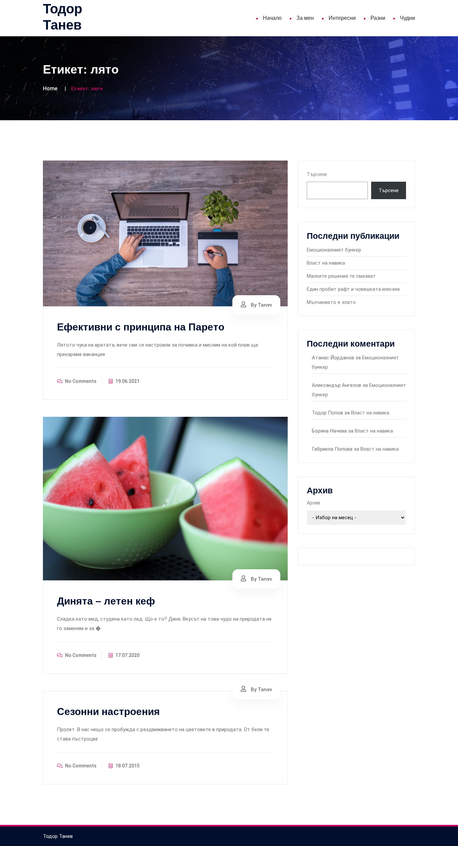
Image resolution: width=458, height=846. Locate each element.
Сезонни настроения (108, 711)
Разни (377, 18)
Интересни (342, 18)
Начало (272, 18)
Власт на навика (326, 263)
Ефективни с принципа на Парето (140, 326)
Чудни (407, 18)
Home (50, 88)
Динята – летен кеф (106, 601)
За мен (305, 18)
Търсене (317, 174)
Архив (313, 502)
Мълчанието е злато (331, 302)
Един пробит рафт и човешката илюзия (353, 289)
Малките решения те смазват (341, 276)
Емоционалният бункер (334, 250)
